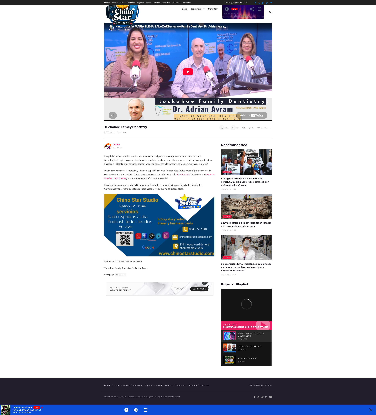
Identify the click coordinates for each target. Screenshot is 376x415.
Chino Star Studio (118, 397)
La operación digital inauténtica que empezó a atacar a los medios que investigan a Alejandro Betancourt (246, 267)
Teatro (115, 3)
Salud (148, 3)
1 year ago (122, 132)
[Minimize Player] (370, 410)
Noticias (156, 3)
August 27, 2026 (229, 274)
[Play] (226, 9)
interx (117, 144)
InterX (177, 397)
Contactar (186, 3)
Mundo (107, 3)
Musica (122, 3)
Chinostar (176, 3)
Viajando (140, 3)
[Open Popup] (259, 9)
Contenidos (196, 9)
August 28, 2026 (229, 189)
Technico (131, 3)
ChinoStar (212, 9)
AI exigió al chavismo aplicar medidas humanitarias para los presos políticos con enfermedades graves (245, 181)
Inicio (184, 9)
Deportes (166, 3)
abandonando (183, 174)
